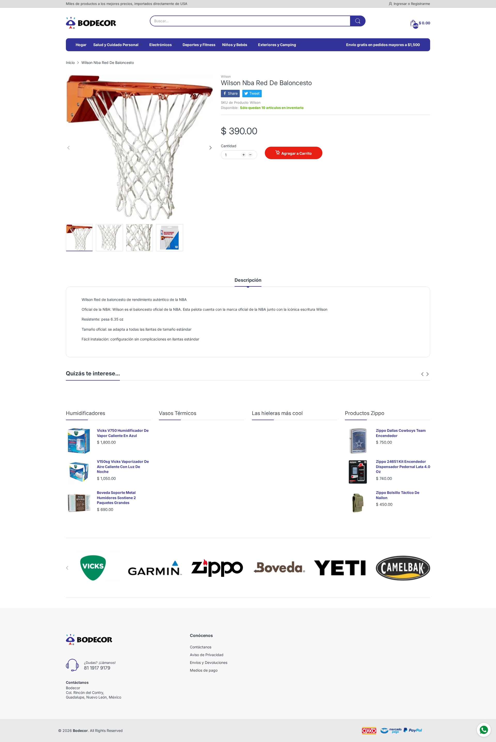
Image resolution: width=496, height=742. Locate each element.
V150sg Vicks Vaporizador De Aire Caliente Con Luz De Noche (123, 466)
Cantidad (228, 146)
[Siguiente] (68, 148)
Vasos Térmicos (177, 413)
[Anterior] (210, 148)
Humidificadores (85, 413)
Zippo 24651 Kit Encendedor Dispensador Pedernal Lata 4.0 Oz (403, 466)
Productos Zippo (364, 413)
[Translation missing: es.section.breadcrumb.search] (358, 21)
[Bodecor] (91, 23)
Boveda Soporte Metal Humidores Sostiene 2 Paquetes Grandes (116, 497)
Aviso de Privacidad (206, 654)
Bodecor (80, 730)
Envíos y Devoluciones (208, 662)
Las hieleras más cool (277, 413)
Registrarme (420, 4)
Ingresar (401, 4)
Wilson (226, 76)
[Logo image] (93, 567)
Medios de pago (204, 670)
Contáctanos (200, 647)
